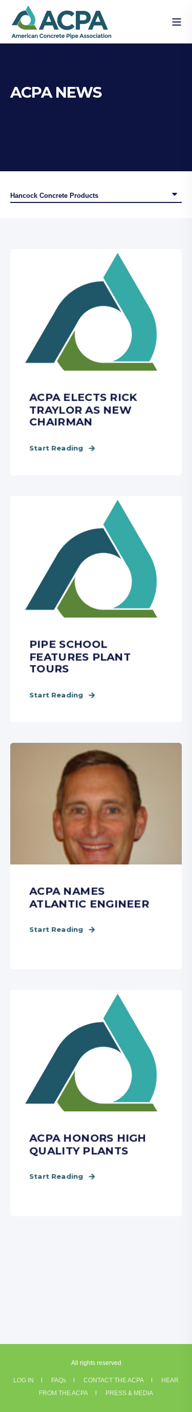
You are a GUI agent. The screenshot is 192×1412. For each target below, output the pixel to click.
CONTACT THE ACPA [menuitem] (113, 1380)
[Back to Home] (61, 33)
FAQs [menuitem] (58, 1380)
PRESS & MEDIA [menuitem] (129, 1393)
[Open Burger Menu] (176, 22)
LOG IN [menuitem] (23, 1380)
